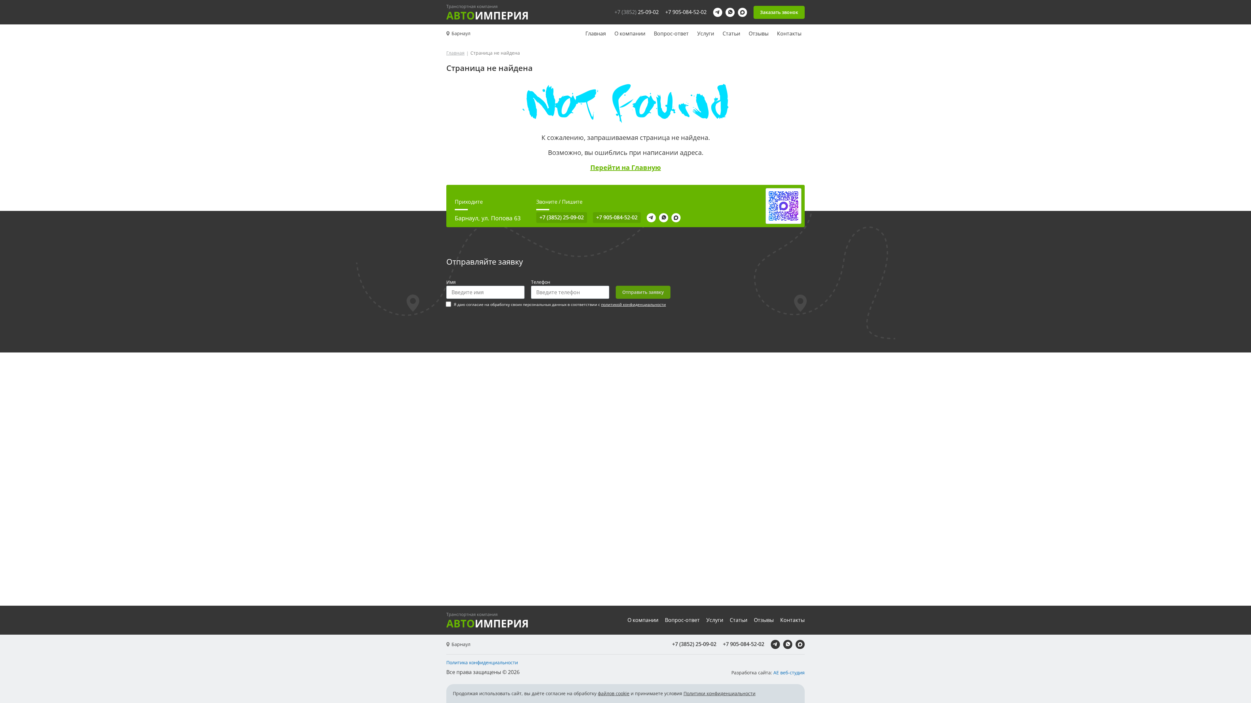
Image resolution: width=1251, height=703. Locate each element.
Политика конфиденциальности (482, 663)
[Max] (742, 12)
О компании (629, 33)
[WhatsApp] (730, 12)
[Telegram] (717, 12)
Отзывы (759, 33)
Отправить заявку (643, 292)
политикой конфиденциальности (633, 304)
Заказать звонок (779, 12)
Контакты (789, 33)
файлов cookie (613, 693)
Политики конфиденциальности (719, 693)
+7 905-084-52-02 (686, 12)
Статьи (731, 33)
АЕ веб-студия (789, 672)
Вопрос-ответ (671, 33)
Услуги (705, 33)
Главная (595, 33)
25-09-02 (636, 12)
